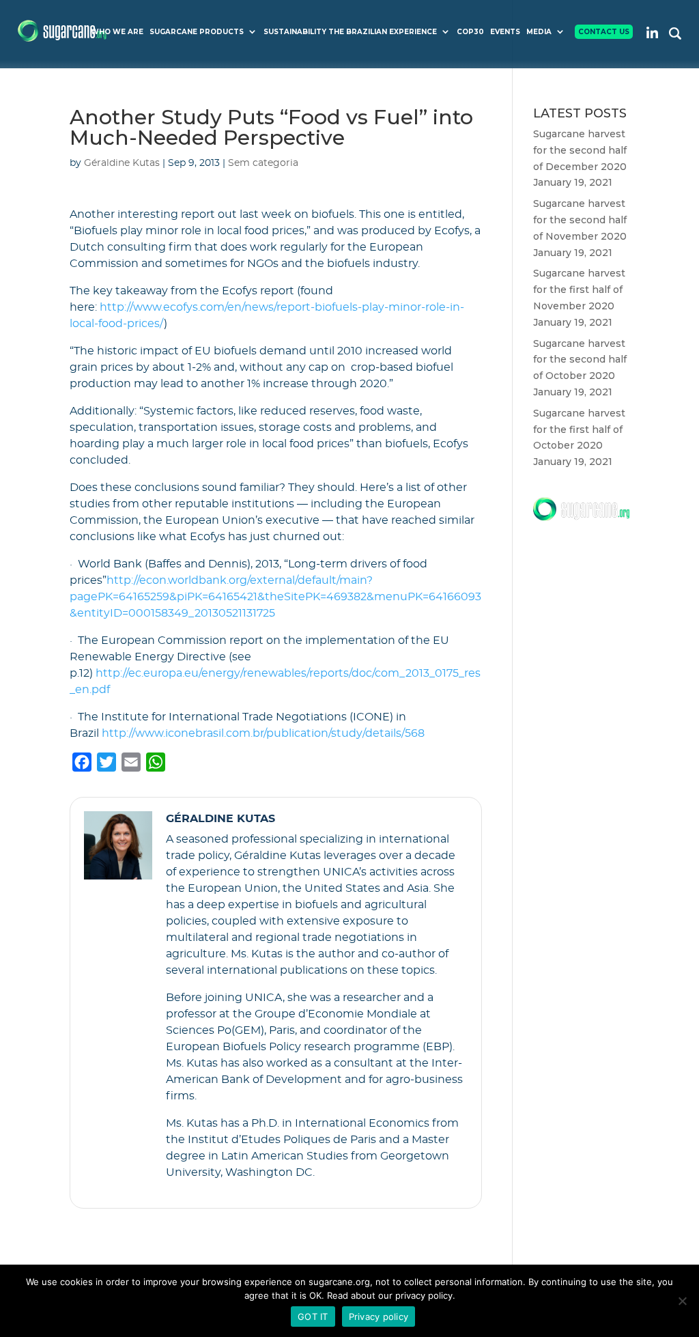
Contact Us (603, 31)
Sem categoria (263, 163)
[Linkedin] (652, 32)
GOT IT (313, 1316)
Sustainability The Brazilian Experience (350, 32)
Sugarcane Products (196, 32)
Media (539, 32)
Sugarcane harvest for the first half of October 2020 (579, 429)
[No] (682, 1301)
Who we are (117, 32)
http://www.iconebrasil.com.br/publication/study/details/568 (263, 733)
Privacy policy (379, 1316)
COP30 (470, 32)
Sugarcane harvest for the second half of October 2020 (580, 359)
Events (505, 32)
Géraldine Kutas (122, 163)
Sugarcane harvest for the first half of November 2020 (579, 289)
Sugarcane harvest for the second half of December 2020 (580, 150)
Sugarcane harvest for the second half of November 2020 (580, 219)
